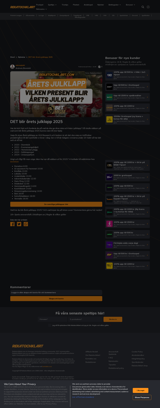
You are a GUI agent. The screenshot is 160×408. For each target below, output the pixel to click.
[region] (80, 394)
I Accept (140, 390)
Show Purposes (142, 397)
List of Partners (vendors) (83, 397)
